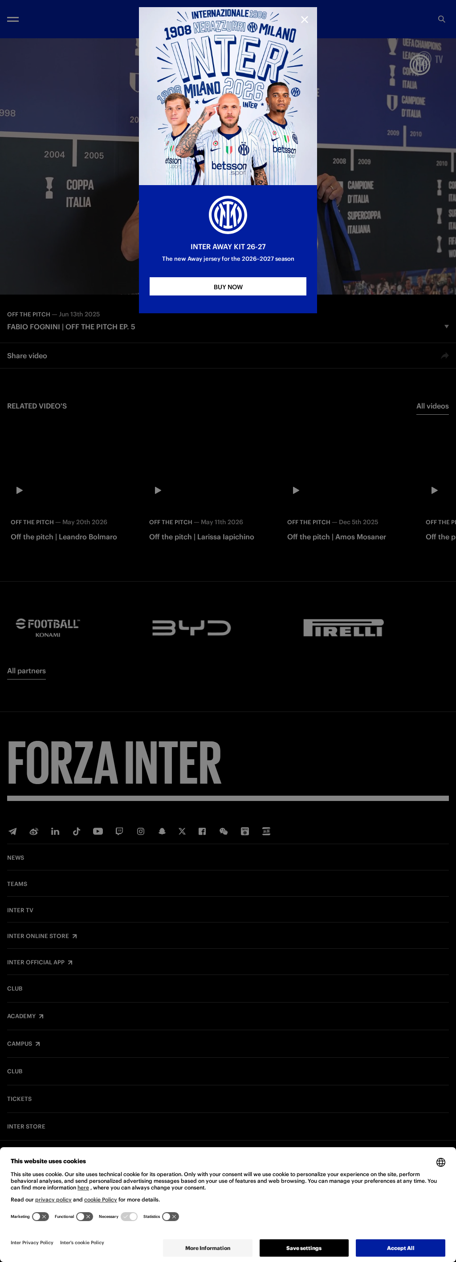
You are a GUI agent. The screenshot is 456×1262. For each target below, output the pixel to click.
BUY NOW (228, 287)
